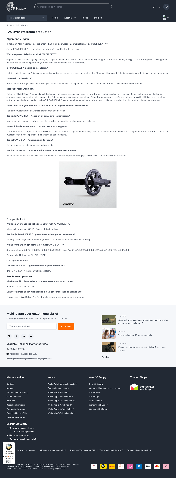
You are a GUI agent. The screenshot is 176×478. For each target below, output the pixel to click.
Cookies (20, 450)
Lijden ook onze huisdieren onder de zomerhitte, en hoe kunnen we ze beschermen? (143, 321)
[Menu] (13, 443)
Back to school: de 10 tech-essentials (135, 335)
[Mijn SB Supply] (154, 7)
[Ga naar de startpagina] (16, 7)
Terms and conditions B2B (139, 450)
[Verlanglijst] (160, 7)
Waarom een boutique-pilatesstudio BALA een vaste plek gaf (142, 348)
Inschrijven (66, 326)
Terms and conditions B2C (111, 450)
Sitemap (32, 450)
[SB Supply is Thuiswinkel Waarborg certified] (149, 387)
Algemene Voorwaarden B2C (53, 450)
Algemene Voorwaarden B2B (82, 450)
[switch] (8, 461)
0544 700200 (17, 349)
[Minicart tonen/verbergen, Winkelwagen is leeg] (166, 7)
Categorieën (19, 17)
